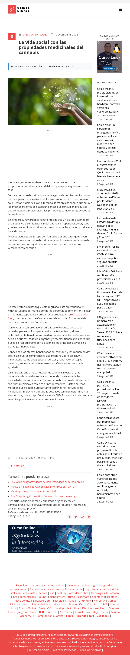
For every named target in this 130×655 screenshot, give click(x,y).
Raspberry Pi (26, 616)
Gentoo (115, 612)
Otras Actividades (35, 34)
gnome (36, 585)
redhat (85, 585)
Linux (72, 600)
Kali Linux (99, 600)
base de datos (100, 589)
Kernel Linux (82, 612)
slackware (83, 597)
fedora (43, 593)
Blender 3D (75, 604)
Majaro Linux (100, 612)
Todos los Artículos (89, 650)
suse (79, 589)
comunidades (28, 597)
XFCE (104, 604)
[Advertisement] (50, 154)
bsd (52, 593)
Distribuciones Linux (94, 608)
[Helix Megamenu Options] (120, 9)
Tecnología (59, 600)
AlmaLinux (59, 604)
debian (59, 585)
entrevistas (30, 593)
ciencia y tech (57, 597)
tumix (71, 597)
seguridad (107, 585)
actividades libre (78, 593)
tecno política (22, 600)
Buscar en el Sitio (39, 650)
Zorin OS (52, 612)
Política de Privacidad (64, 650)
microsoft (61, 589)
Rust (26, 604)
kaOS (87, 604)
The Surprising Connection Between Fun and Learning (43, 496)
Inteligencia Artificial (67, 608)
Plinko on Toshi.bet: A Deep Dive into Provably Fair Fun (43, 486)
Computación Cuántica (50, 616)
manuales (47, 589)
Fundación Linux (41, 604)
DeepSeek (103, 616)
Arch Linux (66, 612)
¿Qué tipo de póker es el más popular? (33, 491)
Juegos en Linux (26, 612)
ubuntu (42, 597)
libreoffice (111, 597)
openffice (97, 597)
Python (34, 589)
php (87, 589)
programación (18, 589)
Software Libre (42, 600)
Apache (48, 585)
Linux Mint (84, 600)
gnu (95, 585)
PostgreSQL (46, 608)
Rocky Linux (23, 585)
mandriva (73, 585)
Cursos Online (27, 608)
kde (72, 589)
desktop (62, 593)
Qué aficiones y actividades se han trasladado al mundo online (47, 482)
